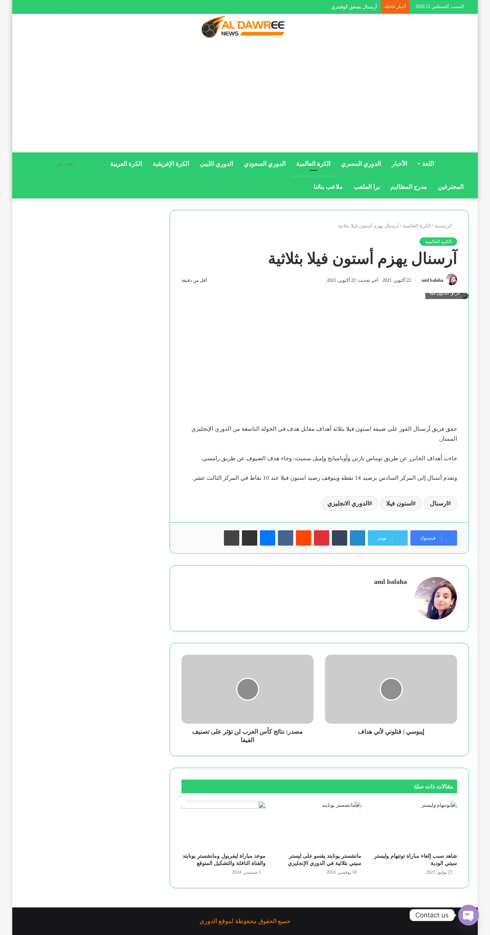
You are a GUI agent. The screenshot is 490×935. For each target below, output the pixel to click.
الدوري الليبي (216, 163)
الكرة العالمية (313, 163)
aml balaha (432, 280)
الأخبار (399, 163)
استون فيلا (399, 503)
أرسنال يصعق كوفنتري (354, 7)
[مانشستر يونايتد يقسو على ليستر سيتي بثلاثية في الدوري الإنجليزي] (319, 824)
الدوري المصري (361, 163)
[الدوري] (245, 27)
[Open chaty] (468, 915)
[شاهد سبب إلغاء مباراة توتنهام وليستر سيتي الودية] (415, 824)
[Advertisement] (245, 98)
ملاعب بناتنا (328, 186)
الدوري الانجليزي (348, 503)
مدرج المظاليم (408, 186)
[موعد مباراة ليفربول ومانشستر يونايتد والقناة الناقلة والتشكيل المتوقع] (223, 824)
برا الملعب (367, 186)
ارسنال (439, 503)
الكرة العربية (126, 163)
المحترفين (451, 186)
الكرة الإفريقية (171, 163)
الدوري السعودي (265, 163)
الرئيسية (443, 226)
